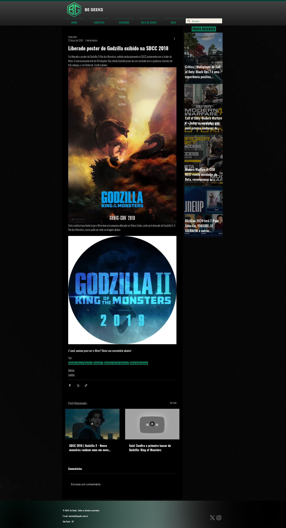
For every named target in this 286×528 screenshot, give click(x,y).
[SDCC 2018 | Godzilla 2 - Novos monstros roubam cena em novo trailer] (92, 424)
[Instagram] (219, 518)
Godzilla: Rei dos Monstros (116, 363)
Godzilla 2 (98, 363)
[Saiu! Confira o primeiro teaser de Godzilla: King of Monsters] (152, 424)
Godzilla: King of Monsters (80, 363)
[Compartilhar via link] (86, 385)
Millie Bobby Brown (138, 363)
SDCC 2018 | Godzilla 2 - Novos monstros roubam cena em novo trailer (89, 447)
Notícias (71, 370)
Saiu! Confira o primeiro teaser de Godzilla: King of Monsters (150, 447)
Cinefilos (71, 375)
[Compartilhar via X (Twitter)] (77, 385)
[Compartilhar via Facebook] (69, 385)
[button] (99, 20)
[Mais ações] (174, 39)
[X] (212, 518)
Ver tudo (173, 402)
